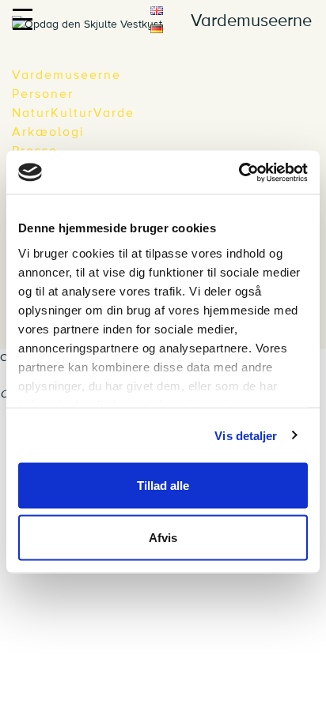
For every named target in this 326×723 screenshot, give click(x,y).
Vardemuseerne (66, 75)
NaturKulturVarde (73, 113)
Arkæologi (48, 132)
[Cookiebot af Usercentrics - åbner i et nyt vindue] (238, 172)
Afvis (163, 537)
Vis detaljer (245, 435)
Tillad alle (163, 485)
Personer (43, 94)
